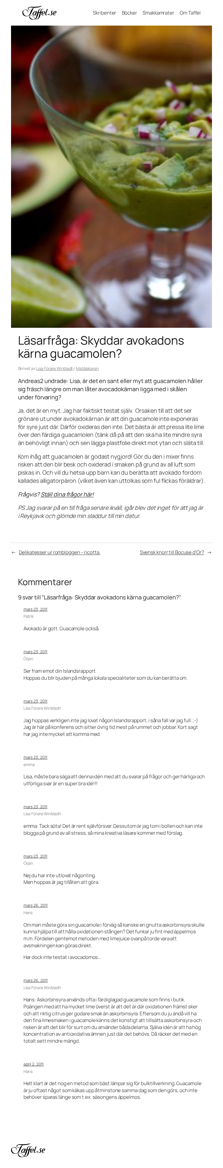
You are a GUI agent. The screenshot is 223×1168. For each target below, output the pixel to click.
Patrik (29, 616)
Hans (28, 912)
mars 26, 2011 (36, 905)
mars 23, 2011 (36, 609)
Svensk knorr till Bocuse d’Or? (172, 552)
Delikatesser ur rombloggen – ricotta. (59, 552)
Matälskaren (87, 368)
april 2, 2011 (34, 1064)
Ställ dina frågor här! (67, 494)
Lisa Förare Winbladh (54, 368)
